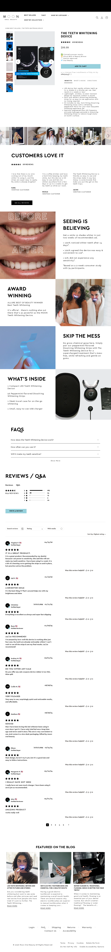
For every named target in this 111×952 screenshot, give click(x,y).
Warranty (87, 927)
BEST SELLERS (15, 28)
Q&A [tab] (18, 485)
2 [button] (51, 825)
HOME (7, 28)
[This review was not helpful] (90, 570)
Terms (62, 943)
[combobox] (96, 534)
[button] (59, 15)
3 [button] (55, 825)
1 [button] (47, 825)
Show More (55, 461)
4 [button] (59, 825)
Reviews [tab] (9, 485)
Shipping (56, 927)
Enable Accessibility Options (92, 946)
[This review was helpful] (86, 570)
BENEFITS (68, 81)
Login (32, 927)
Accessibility (69, 931)
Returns (71, 927)
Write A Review (16, 511)
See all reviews (22, 203)
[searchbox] (13, 529)
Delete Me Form (93, 943)
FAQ (43, 927)
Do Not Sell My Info (68, 946)
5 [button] (63, 825)
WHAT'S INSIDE (80, 81)
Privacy (71, 943)
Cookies (80, 943)
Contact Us (50, 931)
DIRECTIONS (92, 81)
